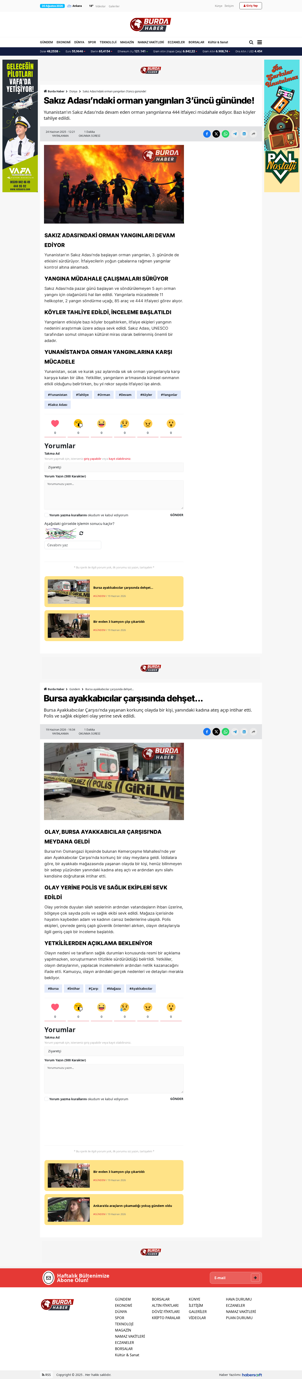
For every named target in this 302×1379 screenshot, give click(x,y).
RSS (47, 1375)
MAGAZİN (127, 42)
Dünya (73, 91)
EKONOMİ (64, 42)
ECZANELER (176, 42)
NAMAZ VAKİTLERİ (151, 42)
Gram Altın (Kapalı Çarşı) (174, 51)
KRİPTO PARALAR (166, 1317)
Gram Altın (215, 51)
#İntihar (73, 988)
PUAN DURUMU (239, 1317)
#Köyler (146, 395)
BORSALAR (196, 42)
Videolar (101, 6)
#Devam (125, 395)
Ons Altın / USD (251, 51)
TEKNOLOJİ (108, 42)
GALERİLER (198, 1311)
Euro (74, 51)
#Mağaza (114, 988)
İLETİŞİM (196, 1305)
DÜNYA (79, 42)
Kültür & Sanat (218, 42)
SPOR (92, 42)
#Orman (103, 395)
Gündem (74, 689)
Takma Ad (52, 453)
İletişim (229, 6)
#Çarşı (93, 988)
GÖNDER (176, 515)
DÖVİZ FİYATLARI (166, 1311)
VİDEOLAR (197, 1317)
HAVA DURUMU (239, 1299)
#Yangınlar (169, 395)
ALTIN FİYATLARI (165, 1305)
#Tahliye (82, 395)
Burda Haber (56, 91)
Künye (218, 6)
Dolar (49, 51)
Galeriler (114, 6)
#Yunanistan (57, 395)
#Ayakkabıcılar (141, 988)
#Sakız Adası (57, 405)
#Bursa (53, 988)
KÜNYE (194, 1299)
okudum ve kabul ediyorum (88, 515)
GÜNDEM (46, 42)
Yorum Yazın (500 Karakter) (65, 476)
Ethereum (132, 51)
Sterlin (100, 51)
